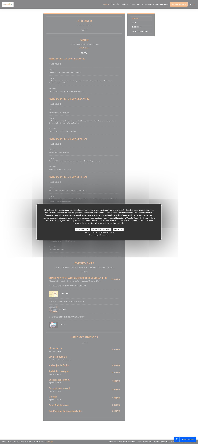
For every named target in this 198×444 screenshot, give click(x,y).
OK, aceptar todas (82, 229)
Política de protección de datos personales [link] (99, 232)
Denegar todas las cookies (101, 229)
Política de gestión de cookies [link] (99, 235)
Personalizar (118, 229)
